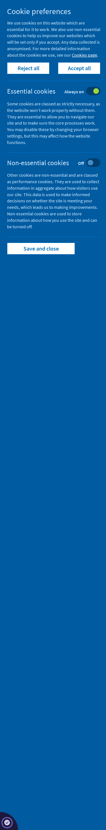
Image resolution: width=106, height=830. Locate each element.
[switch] (58, 92)
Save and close (41, 248)
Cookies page (84, 55)
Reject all (28, 68)
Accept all (79, 68)
